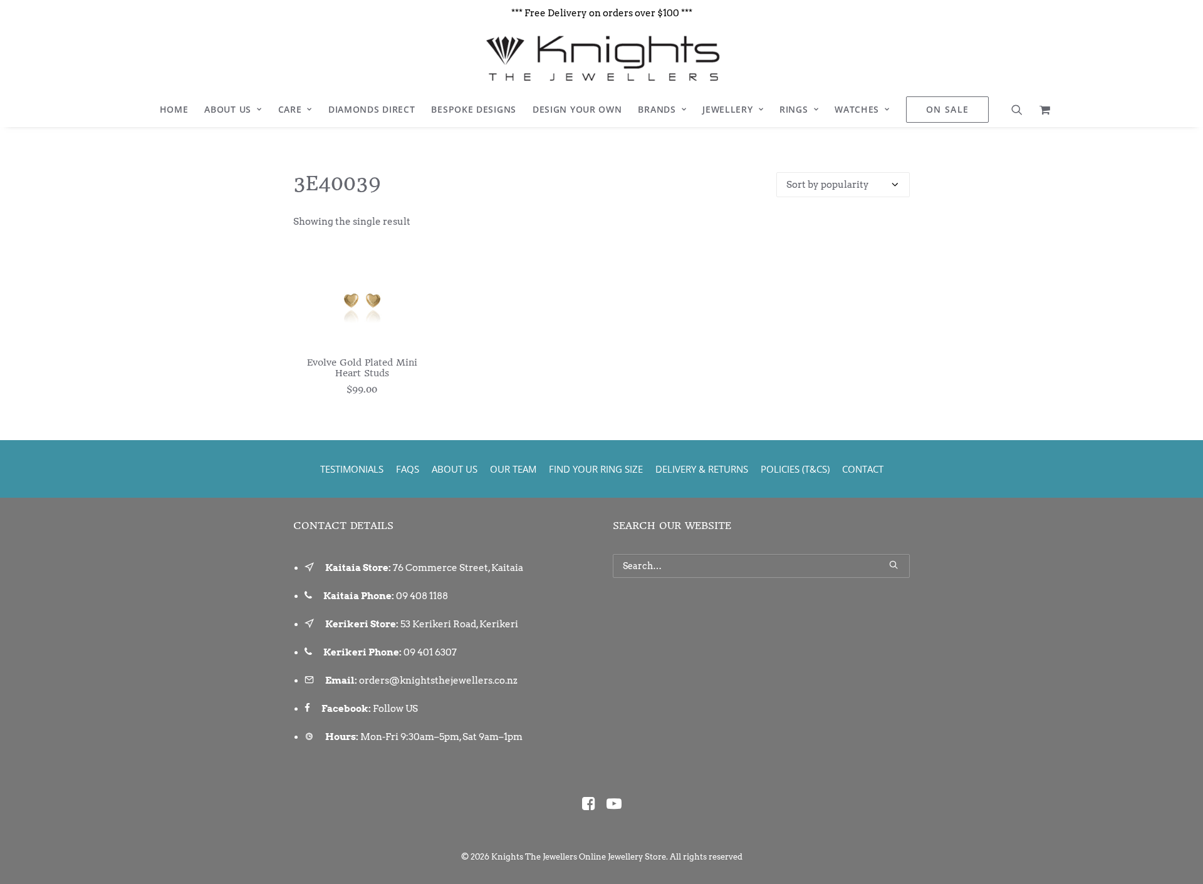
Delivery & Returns (701, 469)
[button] (1021, 109)
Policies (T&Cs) (795, 469)
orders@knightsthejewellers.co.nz (438, 680)
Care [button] (290, 109)
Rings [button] (793, 109)
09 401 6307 (430, 652)
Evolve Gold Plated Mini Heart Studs (362, 368)
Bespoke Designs (473, 109)
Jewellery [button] (727, 109)
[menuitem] (174, 109)
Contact (862, 469)
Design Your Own (577, 109)
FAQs (407, 469)
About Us (227, 109)
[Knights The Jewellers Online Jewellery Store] (601, 58)
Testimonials (351, 469)
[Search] (761, 566)
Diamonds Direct (371, 109)
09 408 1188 (422, 596)
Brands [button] (656, 109)
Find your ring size (596, 469)
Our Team (513, 469)
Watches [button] (857, 109)
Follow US (395, 708)
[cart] (1041, 109)
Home (174, 109)
